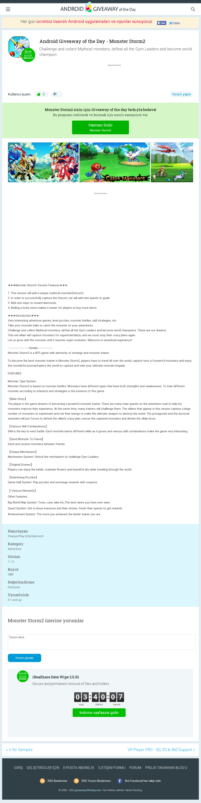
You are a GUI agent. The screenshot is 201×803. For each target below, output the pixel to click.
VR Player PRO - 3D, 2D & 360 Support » (161, 749)
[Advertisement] (116, 76)
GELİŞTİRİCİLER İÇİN (43, 768)
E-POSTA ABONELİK (78, 768)
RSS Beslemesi (57, 781)
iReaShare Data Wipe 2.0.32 (55, 677)
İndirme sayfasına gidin (99, 712)
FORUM (135, 768)
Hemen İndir (101, 127)
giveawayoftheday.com (88, 790)
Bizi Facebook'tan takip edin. (143, 781)
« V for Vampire (19, 749)
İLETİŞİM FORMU (111, 768)
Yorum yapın (181, 94)
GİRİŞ (18, 768)
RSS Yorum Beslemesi (96, 781)
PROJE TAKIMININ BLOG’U (166, 768)
